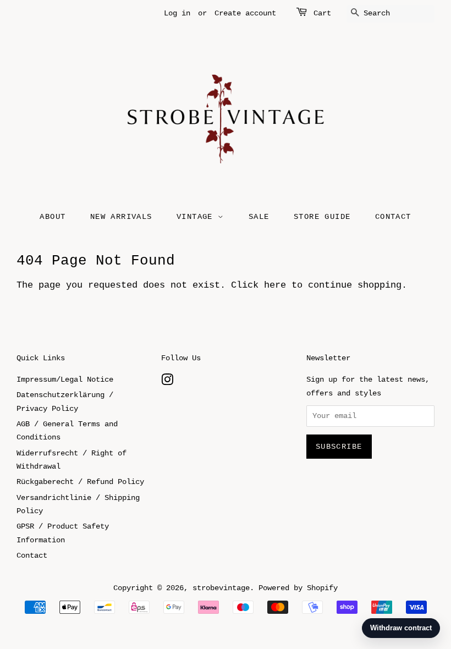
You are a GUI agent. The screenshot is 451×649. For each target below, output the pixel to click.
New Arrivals (121, 216)
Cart (322, 13)
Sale (259, 216)
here (275, 285)
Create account (245, 13)
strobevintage (221, 588)
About (52, 216)
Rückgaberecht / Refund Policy (80, 481)
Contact (393, 216)
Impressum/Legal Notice (64, 379)
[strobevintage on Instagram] (167, 382)
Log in (177, 13)
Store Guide (322, 216)
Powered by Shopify (298, 588)
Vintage (197, 216)
